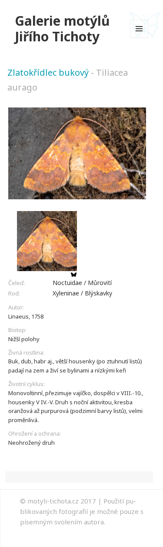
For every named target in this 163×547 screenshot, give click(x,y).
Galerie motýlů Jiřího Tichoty (62, 28)
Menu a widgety (139, 37)
